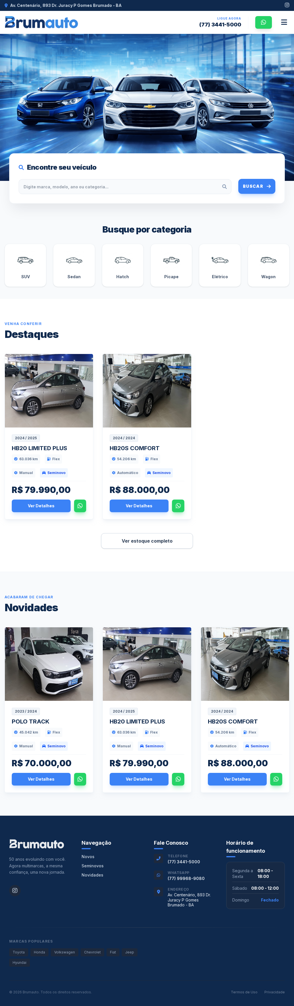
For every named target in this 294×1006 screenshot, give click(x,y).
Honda (39, 952)
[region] (147, 107)
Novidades (92, 874)
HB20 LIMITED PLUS (39, 448)
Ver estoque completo (147, 541)
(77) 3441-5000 (220, 25)
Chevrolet (92, 952)
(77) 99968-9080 (186, 878)
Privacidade (274, 992)
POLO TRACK (30, 721)
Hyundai (19, 962)
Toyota (19, 952)
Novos (88, 856)
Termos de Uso (244, 992)
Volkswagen (64, 952)
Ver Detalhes (41, 505)
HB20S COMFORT (135, 448)
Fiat (113, 952)
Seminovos (93, 865)
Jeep (129, 952)
